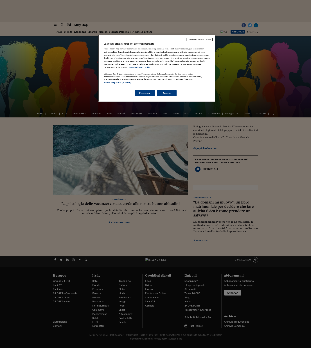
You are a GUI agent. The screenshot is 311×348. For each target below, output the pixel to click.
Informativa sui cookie (139, 67)
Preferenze (144, 93)
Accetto (167, 93)
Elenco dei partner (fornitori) (117, 83)
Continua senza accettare (199, 39)
